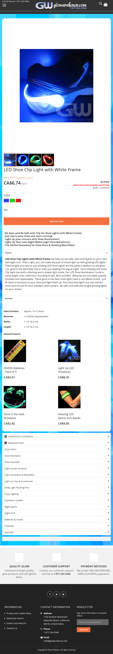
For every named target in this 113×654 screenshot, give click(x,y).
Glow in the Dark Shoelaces (14, 416)
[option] (6, 200)
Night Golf (10, 513)
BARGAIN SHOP (15, 442)
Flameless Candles (14, 500)
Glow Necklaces (12, 455)
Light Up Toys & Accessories (19, 481)
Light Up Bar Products (16, 468)
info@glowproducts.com (55, 640)
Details (8, 252)
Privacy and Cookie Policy (19, 613)
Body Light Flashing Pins (17, 487)
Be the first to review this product (18, 177)
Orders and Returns (16, 623)
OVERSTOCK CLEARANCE (20, 436)
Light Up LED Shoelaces (66, 370)
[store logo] (61, 6)
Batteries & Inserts (14, 519)
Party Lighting (12, 493)
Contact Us (12, 628)
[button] (22, 160)
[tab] (56, 253)
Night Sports (11, 506)
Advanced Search (15, 618)
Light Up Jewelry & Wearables (19, 474)
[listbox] (56, 201)
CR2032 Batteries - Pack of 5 (14, 370)
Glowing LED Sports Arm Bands (69, 416)
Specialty (9, 532)
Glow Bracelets (12, 461)
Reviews (9, 298)
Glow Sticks (10, 449)
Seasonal (9, 525)
